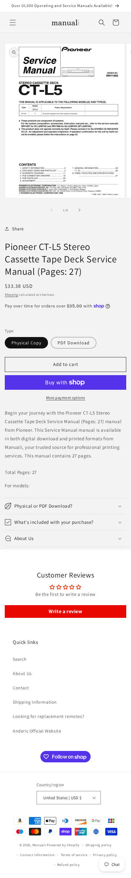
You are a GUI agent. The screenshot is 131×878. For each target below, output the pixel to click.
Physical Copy (26, 343)
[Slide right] (79, 210)
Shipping (11, 295)
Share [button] (18, 229)
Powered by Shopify (63, 845)
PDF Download (74, 343)
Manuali (39, 845)
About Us (22, 673)
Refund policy (68, 864)
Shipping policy (99, 845)
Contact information (37, 855)
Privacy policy (105, 855)
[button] (13, 23)
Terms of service (74, 855)
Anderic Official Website (37, 731)
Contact (21, 688)
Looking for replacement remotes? (48, 716)
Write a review (65, 611)
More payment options (65, 397)
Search (20, 659)
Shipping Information (35, 702)
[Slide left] (52, 210)
